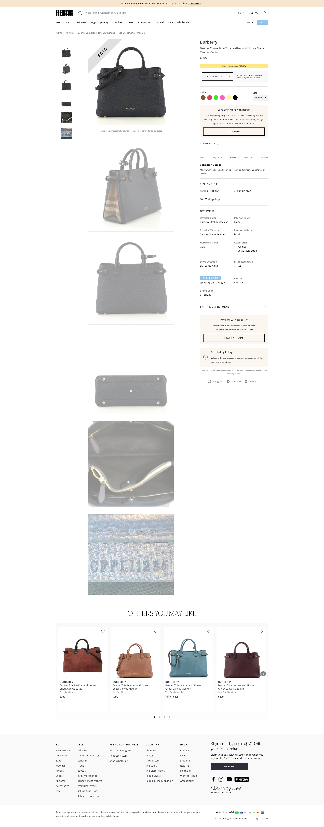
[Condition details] (218, 143)
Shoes (129, 22)
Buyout (81, 770)
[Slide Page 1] (154, 717)
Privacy (254, 818)
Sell (262, 22)
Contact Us (186, 750)
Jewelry (104, 22)
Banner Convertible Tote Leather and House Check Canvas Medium (232, 50)
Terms (265, 818)
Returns (184, 765)
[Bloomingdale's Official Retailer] (227, 789)
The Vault (151, 765)
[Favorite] (103, 631)
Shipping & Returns (215, 306)
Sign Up (253, 12)
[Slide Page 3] (164, 717)
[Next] (263, 673)
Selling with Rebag (88, 755)
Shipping (185, 760)
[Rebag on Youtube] (229, 779)
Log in (241, 12)
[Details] (246, 320)
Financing (186, 770)
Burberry (208, 42)
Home (59, 32)
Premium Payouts (87, 785)
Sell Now (82, 750)
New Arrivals (63, 22)
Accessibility (187, 780)
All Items (70, 32)
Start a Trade (234, 337)
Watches (117, 22)
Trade (250, 22)
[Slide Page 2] (159, 717)
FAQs (183, 755)
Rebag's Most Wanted (90, 780)
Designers (80, 22)
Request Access (119, 755)
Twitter (252, 381)
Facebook (236, 381)
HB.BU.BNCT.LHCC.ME (212, 283)
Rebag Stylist (153, 775)
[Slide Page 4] (169, 717)
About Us (151, 750)
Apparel (159, 22)
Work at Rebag (188, 775)
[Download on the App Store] (241, 779)
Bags (93, 22)
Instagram (217, 381)
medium (259, 97)
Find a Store (152, 760)
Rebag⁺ (150, 755)
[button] (131, 82)
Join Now (234, 131)
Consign (82, 760)
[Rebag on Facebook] (214, 779)
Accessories (144, 22)
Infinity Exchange (87, 775)
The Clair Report (155, 770)
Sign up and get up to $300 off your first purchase (235, 746)
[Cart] (264, 13)
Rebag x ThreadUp (88, 796)
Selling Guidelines (88, 791)
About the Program (120, 750)
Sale (170, 22)
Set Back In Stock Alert (217, 76)
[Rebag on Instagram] (221, 779)
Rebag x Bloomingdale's (159, 780)
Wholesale (183, 22)
